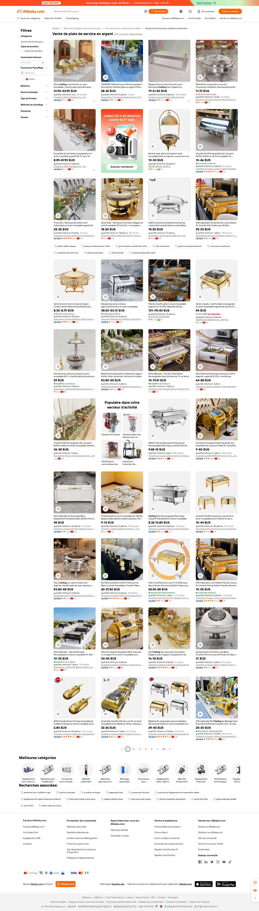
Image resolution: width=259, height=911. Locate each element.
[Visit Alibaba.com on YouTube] (224, 862)
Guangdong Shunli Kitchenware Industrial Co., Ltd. (217, 529)
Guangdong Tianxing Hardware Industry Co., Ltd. (122, 97)
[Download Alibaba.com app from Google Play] (226, 884)
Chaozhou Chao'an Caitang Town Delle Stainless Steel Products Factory (217, 386)
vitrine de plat (118, 253)
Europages (173, 897)
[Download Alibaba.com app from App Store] (204, 884)
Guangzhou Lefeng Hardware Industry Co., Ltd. (75, 389)
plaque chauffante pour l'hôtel (97, 246)
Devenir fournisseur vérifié (210, 844)
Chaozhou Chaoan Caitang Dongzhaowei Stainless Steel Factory (75, 235)
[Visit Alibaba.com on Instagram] (218, 862)
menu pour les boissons (220, 246)
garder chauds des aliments (190, 246)
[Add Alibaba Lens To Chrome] (66, 884)
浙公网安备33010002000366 (178, 906)
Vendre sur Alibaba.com (209, 826)
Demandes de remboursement (168, 844)
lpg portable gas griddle (226, 799)
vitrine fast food (201, 799)
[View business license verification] (156, 906)
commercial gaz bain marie (143, 253)
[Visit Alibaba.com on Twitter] (212, 862)
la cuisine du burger (92, 792)
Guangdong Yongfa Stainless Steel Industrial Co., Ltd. (75, 319)
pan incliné (28, 806)
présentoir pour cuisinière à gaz (37, 792)
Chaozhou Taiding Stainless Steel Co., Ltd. (120, 529)
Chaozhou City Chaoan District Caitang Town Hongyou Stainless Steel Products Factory (169, 389)
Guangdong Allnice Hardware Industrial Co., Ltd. (122, 386)
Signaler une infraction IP (166, 849)
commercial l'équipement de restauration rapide (178, 792)
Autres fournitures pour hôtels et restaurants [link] (166, 28)
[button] (145, 11)
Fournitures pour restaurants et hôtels (123, 28)
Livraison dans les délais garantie (82, 838)
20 (164, 749)
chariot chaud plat (67, 792)
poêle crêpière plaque (66, 246)
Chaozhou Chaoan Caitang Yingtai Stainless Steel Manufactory (169, 529)
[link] (255, 882)
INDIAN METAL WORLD (159, 166)
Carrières (27, 844)
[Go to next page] (169, 749)
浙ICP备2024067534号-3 (206, 906)
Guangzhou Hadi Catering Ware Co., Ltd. (166, 235)
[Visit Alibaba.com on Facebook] (200, 862)
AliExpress (87, 897)
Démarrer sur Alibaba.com (210, 832)
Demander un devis (120, 835)
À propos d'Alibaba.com (34, 820)
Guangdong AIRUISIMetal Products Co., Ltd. (216, 456)
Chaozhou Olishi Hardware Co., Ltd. (70, 97)
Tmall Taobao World (115, 897)
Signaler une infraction (164, 855)
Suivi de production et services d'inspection (81, 850)
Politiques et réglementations (80, 858)
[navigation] (34, 389)
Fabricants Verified (119, 830)
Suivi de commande (207, 838)
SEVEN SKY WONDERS (159, 317)
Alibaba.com (185, 884)
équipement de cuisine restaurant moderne (42, 799)
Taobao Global (141, 897)
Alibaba (55, 28)
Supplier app (118, 884)
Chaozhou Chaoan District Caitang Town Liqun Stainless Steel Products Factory (75, 529)
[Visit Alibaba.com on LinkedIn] (206, 862)
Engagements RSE (31, 838)
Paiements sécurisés (76, 826)
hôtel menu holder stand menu (82, 799)
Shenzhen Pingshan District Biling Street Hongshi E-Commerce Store (217, 99)
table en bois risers (95, 253)
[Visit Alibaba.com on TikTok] (230, 862)
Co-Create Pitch (30, 832)
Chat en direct (161, 832)
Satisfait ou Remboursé (78, 832)
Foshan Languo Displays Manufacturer (166, 97)
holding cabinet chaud (113, 799)
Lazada (129, 897)
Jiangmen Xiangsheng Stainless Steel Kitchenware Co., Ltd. (122, 319)
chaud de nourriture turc (67, 253)
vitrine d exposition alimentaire (172, 799)
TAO (153, 897)
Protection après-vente (78, 844)
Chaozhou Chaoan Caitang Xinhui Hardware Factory (169, 456)
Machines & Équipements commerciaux (82, 28)
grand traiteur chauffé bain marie (133, 246)
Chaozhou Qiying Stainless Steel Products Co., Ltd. (122, 235)
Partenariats (203, 849)
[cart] (190, 12)
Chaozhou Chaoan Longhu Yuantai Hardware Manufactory (217, 169)
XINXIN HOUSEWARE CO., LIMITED (212, 320)
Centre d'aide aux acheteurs (167, 826)
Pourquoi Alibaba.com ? (34, 826)
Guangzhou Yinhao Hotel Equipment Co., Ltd (74, 456)
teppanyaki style (116, 792)
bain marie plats (162, 246)
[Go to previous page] (121, 749)
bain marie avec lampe (141, 799)
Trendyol (161, 897)
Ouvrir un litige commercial (166, 838)
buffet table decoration (51, 806)
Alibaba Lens (36, 884)
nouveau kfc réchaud (140, 792)
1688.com (98, 897)
